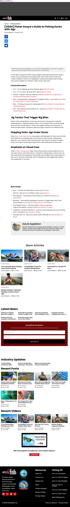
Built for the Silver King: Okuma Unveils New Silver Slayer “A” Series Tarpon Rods (42, 365)
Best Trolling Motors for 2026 (9, 402)
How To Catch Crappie (60, 477)
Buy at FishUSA (31, 97)
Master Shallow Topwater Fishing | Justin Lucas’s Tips (58, 426)
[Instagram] (14, 494)
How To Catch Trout (59, 494)
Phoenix (46, 190)
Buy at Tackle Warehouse (29, 101)
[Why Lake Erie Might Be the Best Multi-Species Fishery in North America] (43, 376)
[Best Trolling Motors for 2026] (9, 395)
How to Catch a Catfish (57, 485)
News (37, 485)
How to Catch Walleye (59, 490)
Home (6, 24)
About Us (38, 474)
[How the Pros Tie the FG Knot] (43, 418)
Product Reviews (41, 488)
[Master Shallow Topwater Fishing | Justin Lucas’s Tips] (60, 418)
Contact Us (39, 477)
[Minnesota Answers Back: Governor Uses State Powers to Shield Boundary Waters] (26, 376)
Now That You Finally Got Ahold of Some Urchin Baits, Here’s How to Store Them (59, 384)
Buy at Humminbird (45, 203)
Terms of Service (51, 503)
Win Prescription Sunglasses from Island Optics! (34, 450)
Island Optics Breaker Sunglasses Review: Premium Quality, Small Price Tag (9, 384)
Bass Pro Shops (49, 89)
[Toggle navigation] (66, 18)
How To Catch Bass (58, 474)
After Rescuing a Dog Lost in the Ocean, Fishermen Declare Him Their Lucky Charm (26, 320)
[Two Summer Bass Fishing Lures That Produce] (9, 418)
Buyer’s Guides (40, 492)
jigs (19, 77)
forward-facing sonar (22, 151)
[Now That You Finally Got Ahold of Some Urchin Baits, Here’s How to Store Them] (60, 376)
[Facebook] (3, 494)
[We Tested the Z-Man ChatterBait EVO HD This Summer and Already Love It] (26, 395)
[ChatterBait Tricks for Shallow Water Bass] (26, 418)
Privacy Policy (63, 503)
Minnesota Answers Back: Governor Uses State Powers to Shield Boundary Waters (25, 384)
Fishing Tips (39, 481)
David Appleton (31, 224)
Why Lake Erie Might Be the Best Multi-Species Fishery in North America (42, 384)
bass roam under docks (23, 136)
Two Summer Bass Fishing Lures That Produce (7, 426)
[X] (7, 494)
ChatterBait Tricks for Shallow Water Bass (25, 425)
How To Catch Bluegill (59, 481)
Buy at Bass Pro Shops (49, 95)
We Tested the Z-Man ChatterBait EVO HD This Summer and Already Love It (25, 403)
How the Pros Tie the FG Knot (42, 425)
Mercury (47, 193)
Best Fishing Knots (58, 497)
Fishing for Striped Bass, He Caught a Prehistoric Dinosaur (8, 314)
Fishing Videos (15, 24)
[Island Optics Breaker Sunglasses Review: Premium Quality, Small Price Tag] (9, 376)
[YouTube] (11, 494)
